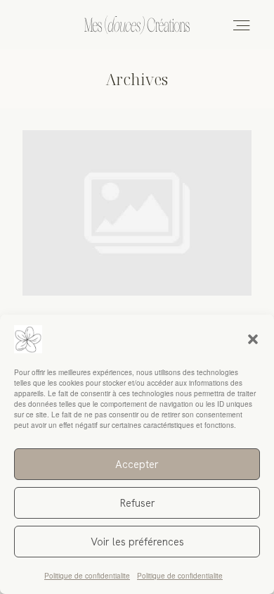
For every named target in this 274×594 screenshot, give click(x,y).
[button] (253, 339)
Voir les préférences (137, 542)
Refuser (137, 503)
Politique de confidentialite (87, 576)
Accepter (137, 464)
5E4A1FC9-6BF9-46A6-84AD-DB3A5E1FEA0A (137, 253)
